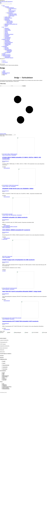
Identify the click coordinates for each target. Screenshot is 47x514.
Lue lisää (4, 270)
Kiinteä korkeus (10, 12)
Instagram (2, 357)
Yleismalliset (9, 51)
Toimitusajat (4, 385)
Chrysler (3, 186)
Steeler (3, 377)
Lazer (3, 374)
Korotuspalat (7, 18)
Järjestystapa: (2, 134)
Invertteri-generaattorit (6, 54)
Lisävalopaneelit (7, 37)
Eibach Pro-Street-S (12, 8)
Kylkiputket (7, 36)
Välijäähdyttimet (8, 44)
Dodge (3, 155)
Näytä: (1, 135)
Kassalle (3, 361)
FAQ (3, 383)
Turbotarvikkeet (7, 41)
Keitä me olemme (5, 387)
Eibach (3, 372)
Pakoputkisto (4, 46)
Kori (3, 27)
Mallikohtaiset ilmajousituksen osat (11, 24)
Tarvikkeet (6, 45)
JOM (10, 9)
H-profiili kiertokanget (9, 42)
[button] (0, 2)
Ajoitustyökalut (7, 56)
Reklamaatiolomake (5, 388)
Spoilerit (6, 31)
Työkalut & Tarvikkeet (6, 55)
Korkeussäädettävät (10, 7)
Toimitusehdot (4, 367)
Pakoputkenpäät (7, 52)
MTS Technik (11, 11)
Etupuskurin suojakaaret (9, 34)
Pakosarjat (6, 47)
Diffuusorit (7, 28)
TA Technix (4, 378)
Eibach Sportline (10, 21)
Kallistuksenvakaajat (8, 17)
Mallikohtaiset (9, 50)
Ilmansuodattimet (8, 43)
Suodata (24, 85)
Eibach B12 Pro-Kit (12, 13)
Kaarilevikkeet (7, 29)
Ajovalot (6, 32)
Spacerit (6, 26)
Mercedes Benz (8, 155)
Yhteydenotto (4, 368)
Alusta (3, 5)
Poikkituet (6, 25)
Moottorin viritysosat (6, 39)
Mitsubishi (7, 289)
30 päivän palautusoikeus (6, 386)
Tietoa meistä (5, 62)
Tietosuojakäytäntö (5, 365)
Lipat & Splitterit (8, 30)
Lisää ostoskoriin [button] (7, 196)
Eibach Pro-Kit (9, 20)
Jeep (9, 186)
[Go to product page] (24, 146)
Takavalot (6, 33)
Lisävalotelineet (7, 38)
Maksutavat (4, 384)
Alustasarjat (7, 6)
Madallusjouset (7, 19)
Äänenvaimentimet (8, 49)
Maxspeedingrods (12, 10)
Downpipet (7, 48)
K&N (3, 373)
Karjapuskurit (7, 35)
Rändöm (3, 53)
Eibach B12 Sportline (13, 14)
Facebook (2, 355)
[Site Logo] (6, 1)
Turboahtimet (7, 40)
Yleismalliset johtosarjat (9, 57)
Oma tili (4, 60)
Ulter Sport (4, 379)
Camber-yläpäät (7, 16)
